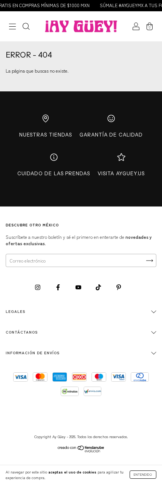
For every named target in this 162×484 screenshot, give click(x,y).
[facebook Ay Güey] (58, 287)
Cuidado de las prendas (53, 173)
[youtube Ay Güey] (79, 287)
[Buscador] (26, 27)
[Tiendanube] (81, 450)
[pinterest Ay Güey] (118, 287)
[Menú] (12, 27)
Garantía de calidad (111, 135)
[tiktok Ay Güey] (99, 287)
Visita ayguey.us (121, 173)
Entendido (143, 474)
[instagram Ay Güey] (38, 287)
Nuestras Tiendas (45, 135)
